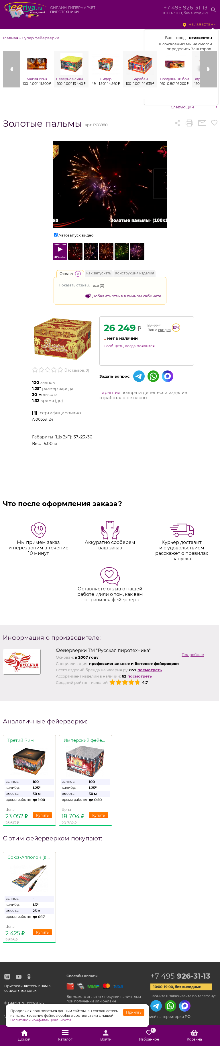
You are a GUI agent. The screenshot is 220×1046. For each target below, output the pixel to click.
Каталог (65, 1039)
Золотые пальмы (42, 123)
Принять (134, 1012)
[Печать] (189, 123)
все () (98, 285)
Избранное (149, 1035)
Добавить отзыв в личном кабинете (126, 296)
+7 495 (180, 976)
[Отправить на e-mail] (202, 123)
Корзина (194, 1039)
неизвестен (200, 24)
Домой (24, 1039)
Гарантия (109, 392)
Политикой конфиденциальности (40, 1020)
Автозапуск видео (75, 235)
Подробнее (193, 654)
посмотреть (150, 670)
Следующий (182, 107)
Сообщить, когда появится (129, 346)
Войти (105, 1039)
